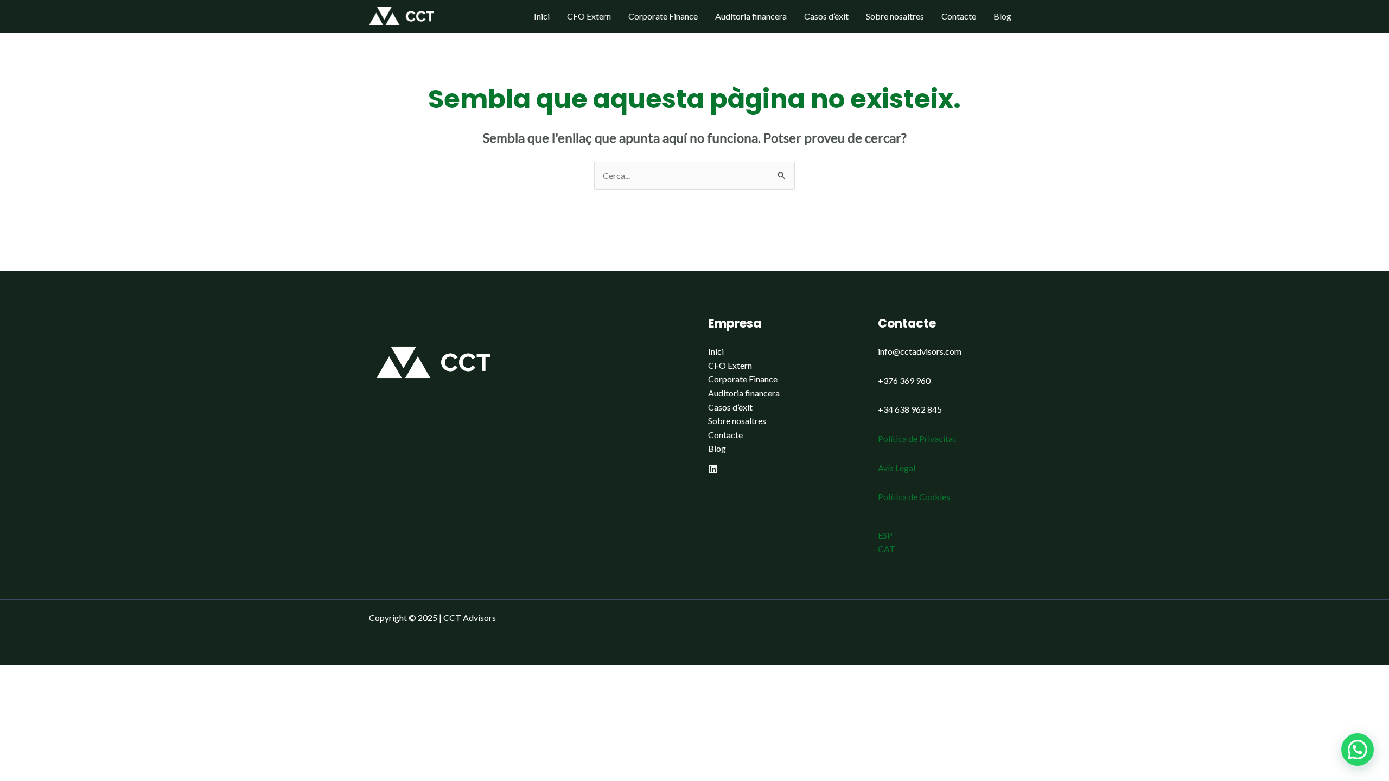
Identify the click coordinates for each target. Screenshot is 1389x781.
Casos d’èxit (826, 16)
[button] (1357, 749)
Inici (542, 16)
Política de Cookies (914, 496)
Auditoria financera (751, 16)
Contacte (958, 16)
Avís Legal (896, 468)
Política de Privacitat (917, 438)
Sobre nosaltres (895, 16)
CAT (886, 548)
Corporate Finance (663, 16)
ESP (885, 535)
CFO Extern (589, 16)
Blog (1002, 16)
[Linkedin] (713, 469)
